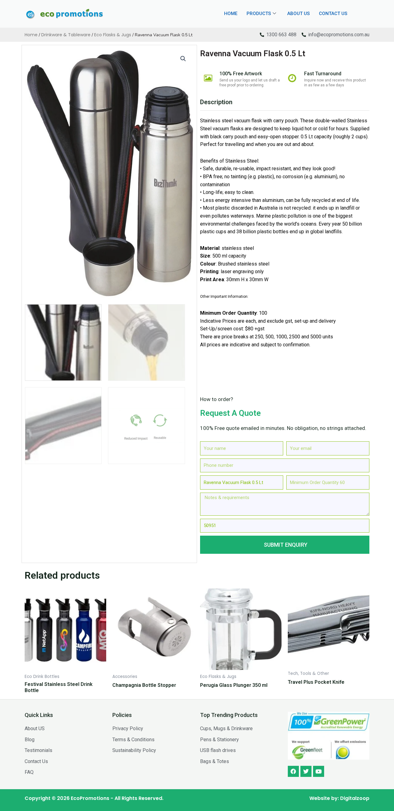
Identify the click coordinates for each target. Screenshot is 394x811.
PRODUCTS (259, 13)
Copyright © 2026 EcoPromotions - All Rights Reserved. (94, 798)
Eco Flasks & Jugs (112, 35)
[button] (183, 58)
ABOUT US (298, 13)
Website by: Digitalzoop (339, 798)
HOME (230, 13)
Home (31, 35)
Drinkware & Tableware (65, 35)
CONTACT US (333, 13)
